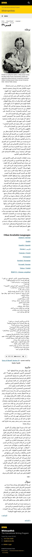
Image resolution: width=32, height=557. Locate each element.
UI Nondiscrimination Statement (16, 550)
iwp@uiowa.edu (8, 541)
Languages (18, 21)
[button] (28, 2)
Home (3, 21)
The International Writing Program (11, 7)
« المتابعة (4, 515)
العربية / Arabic (5, 22)
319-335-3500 (8, 539)
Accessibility (5, 552)
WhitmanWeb (8, 11)
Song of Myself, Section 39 (10, 360)
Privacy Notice (5, 550)
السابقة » (27, 520)
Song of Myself (9, 21)
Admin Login (7, 544)
